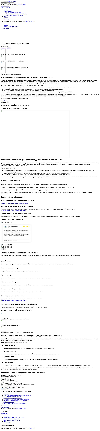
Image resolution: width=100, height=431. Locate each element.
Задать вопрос (5, 6)
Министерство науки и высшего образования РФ (17, 395)
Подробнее (4, 101)
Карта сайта (4, 413)
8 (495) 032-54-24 (29, 428)
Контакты (6, 17)
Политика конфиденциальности (13, 398)
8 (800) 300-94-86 (21, 4)
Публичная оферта (9, 402)
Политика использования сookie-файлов (15, 403)
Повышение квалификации (13, 12)
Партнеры (6, 19)
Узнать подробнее (6, 48)
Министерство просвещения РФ (12, 396)
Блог (5, 16)
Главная (6, 9)
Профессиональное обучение (14, 15)
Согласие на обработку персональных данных (16, 399)
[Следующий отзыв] (4, 249)
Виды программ (8, 11)
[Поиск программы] (14, 3)
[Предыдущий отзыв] (2, 249)
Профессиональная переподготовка (16, 13)
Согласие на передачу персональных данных (16, 400)
